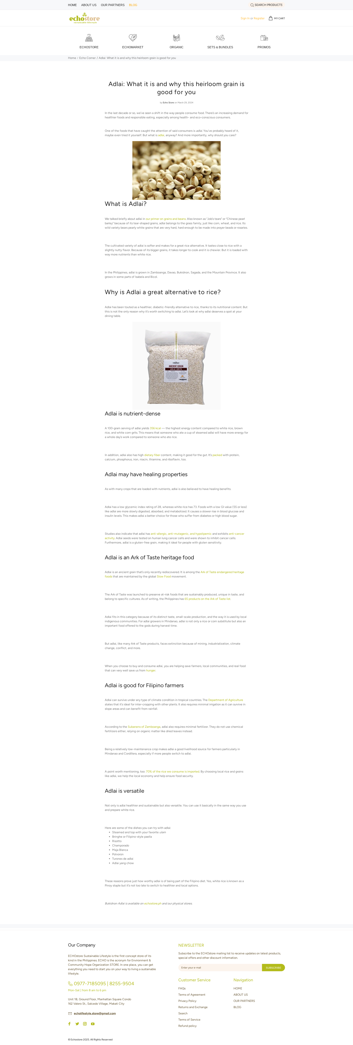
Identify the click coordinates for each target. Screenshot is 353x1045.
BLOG (237, 1007)
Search (183, 1013)
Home (72, 58)
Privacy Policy (187, 1001)
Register (259, 18)
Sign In (245, 18)
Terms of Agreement (191, 994)
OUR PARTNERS (244, 1001)
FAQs (182, 988)
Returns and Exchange (193, 1007)
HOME (237, 988)
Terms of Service (189, 1019)
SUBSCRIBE (273, 967)
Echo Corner (87, 58)
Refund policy (187, 1026)
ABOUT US (240, 994)
